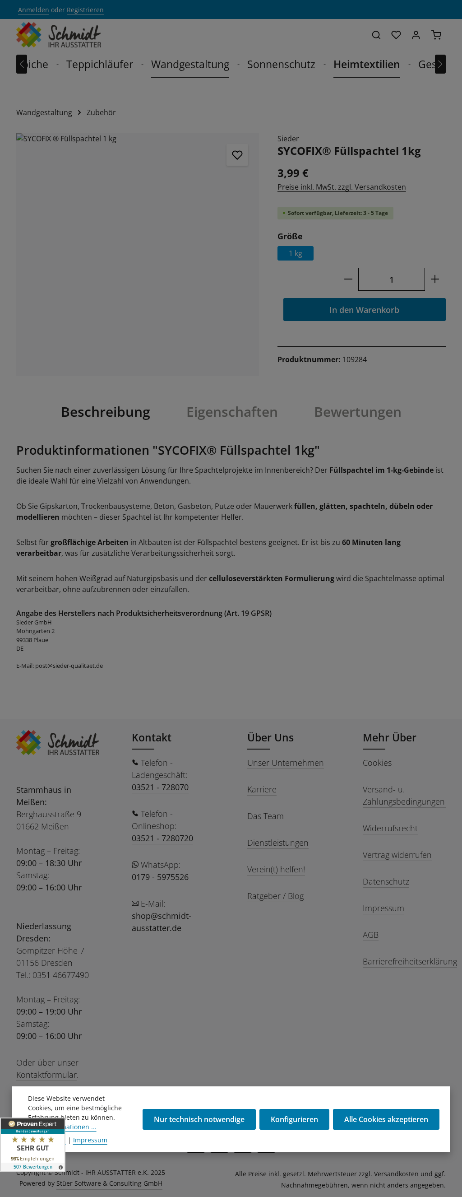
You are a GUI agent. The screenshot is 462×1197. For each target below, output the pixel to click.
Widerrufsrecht (390, 828)
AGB (371, 934)
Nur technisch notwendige (199, 1119)
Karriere (262, 789)
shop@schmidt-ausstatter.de (161, 921)
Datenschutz (386, 881)
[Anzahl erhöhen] (435, 279)
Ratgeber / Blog (275, 895)
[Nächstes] (440, 64)
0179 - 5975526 (160, 876)
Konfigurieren (294, 1119)
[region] (137, 254)
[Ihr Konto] (416, 35)
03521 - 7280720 (162, 838)
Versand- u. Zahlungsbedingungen (404, 795)
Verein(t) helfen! (276, 869)
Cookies (377, 762)
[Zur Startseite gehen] (58, 34)
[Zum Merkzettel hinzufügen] (237, 155)
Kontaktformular (46, 1074)
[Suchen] (376, 35)
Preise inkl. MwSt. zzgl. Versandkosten (341, 187)
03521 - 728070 (160, 787)
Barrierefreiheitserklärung (410, 961)
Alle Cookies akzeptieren (386, 1119)
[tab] (105, 411)
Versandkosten (396, 1173)
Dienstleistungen (278, 842)
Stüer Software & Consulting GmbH (109, 1183)
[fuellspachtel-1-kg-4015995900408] (137, 254)
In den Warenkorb (364, 309)
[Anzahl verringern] (348, 279)
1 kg (295, 253)
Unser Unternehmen (285, 762)
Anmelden (33, 9)
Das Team (265, 815)
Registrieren (85, 9)
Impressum (383, 908)
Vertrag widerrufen (397, 854)
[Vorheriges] (21, 64)
